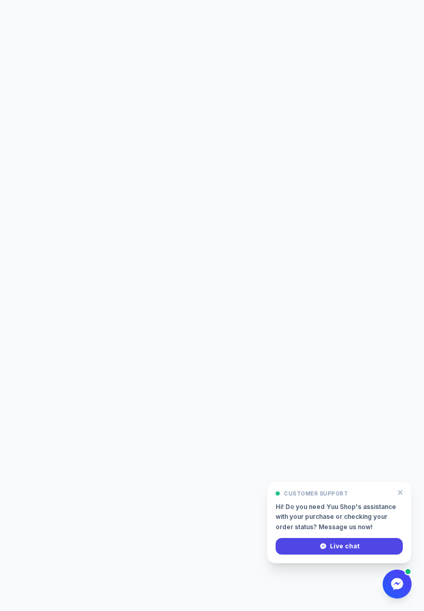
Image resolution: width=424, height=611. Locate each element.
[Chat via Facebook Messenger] (397, 584)
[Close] (400, 492)
